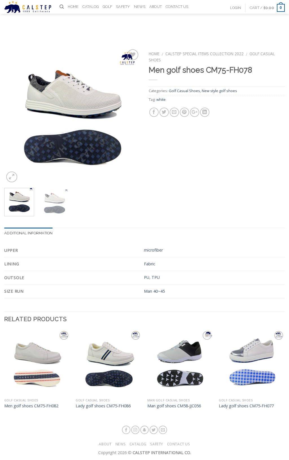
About (155, 7)
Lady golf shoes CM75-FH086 (103, 405)
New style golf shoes (219, 90)
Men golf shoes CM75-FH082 (31, 405)
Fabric (149, 263)
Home (73, 7)
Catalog (90, 7)
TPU (156, 277)
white (161, 99)
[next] (130, 115)
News (139, 7)
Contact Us (177, 7)
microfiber (153, 250)
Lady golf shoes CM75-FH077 (246, 405)
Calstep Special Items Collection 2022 (204, 53)
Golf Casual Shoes (184, 90)
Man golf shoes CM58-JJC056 (174, 405)
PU (146, 277)
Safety (123, 7)
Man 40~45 (154, 291)
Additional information (28, 233)
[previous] (14, 115)
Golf (107, 7)
